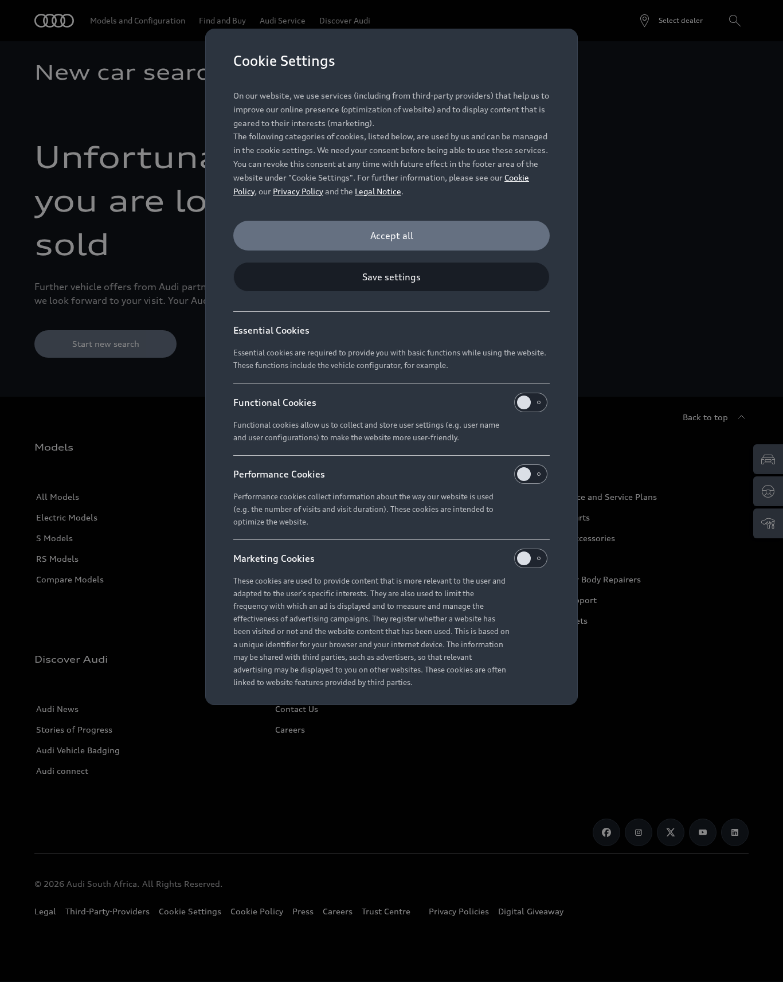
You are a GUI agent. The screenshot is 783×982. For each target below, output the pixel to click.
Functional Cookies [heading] (274, 402)
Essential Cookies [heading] (271, 330)
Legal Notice (378, 191)
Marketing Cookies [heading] (274, 558)
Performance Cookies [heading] (279, 474)
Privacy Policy (298, 191)
